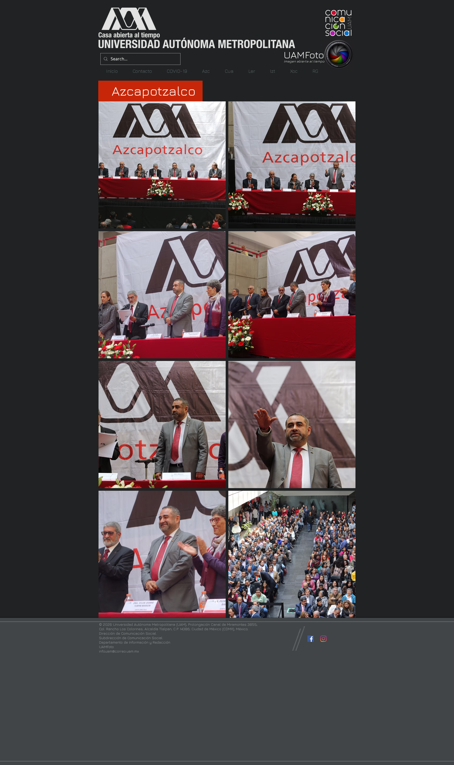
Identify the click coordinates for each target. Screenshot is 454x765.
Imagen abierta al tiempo (304, 61)
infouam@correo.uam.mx (119, 651)
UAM (294, 54)
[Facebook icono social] (310, 638)
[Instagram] (323, 638)
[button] (205, 71)
